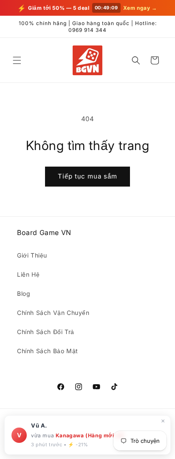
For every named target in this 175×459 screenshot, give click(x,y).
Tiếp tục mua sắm (87, 176)
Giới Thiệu (32, 255)
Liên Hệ (28, 274)
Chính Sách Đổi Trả (45, 331)
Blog (23, 293)
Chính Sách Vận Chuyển (53, 312)
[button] (17, 60)
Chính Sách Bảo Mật (47, 350)
